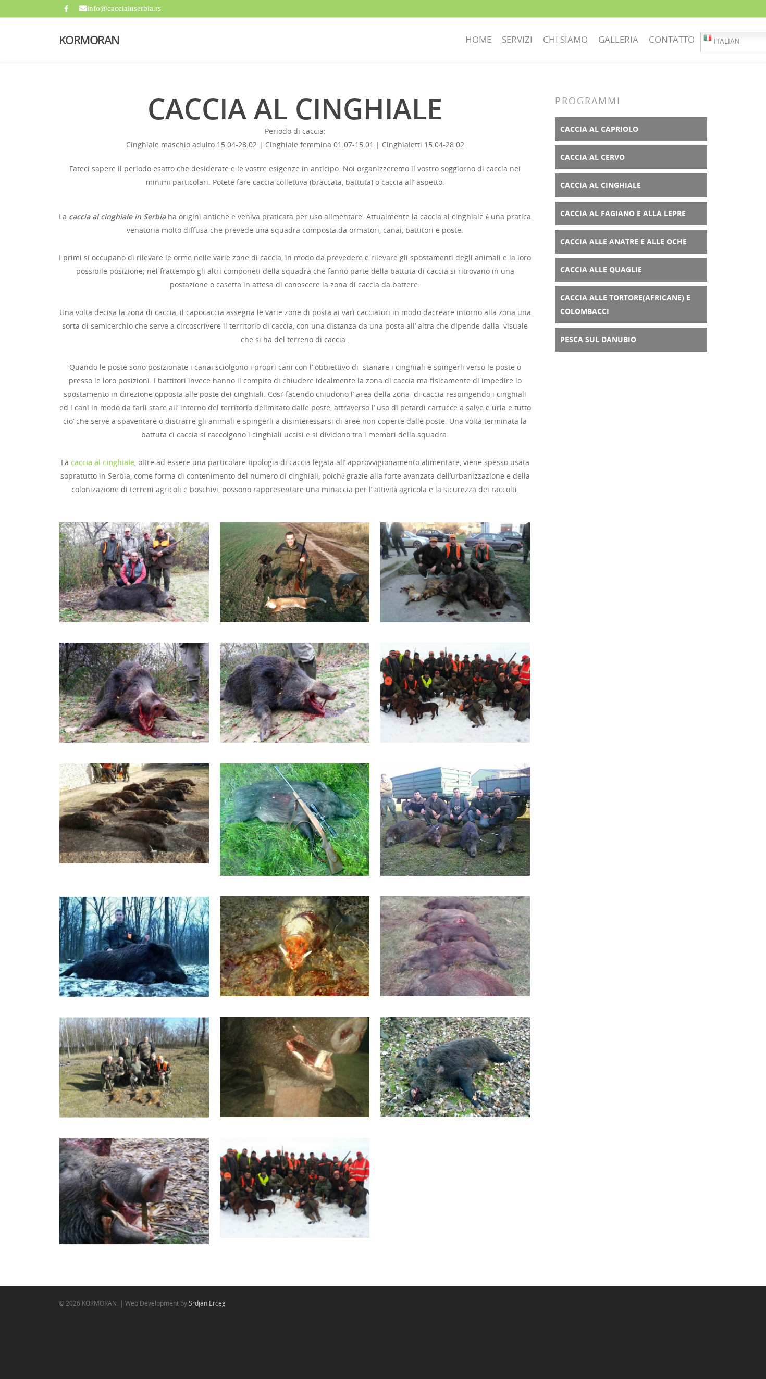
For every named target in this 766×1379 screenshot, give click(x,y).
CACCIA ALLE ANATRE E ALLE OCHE (623, 241)
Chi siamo (565, 39)
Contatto (672, 39)
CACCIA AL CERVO (592, 157)
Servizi (517, 39)
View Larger (134, 561)
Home (478, 39)
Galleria (618, 39)
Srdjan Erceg (207, 1303)
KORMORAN (89, 39)
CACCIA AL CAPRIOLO (599, 129)
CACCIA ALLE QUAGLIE (601, 269)
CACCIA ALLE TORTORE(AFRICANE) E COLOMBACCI (625, 304)
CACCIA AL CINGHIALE (600, 185)
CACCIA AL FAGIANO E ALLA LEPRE (623, 213)
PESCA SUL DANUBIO (598, 339)
